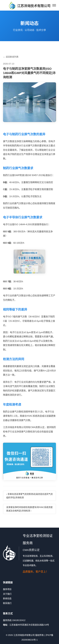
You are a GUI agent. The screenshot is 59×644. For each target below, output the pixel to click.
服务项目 (7, 589)
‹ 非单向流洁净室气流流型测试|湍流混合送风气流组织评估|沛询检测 (29, 496)
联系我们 (7, 603)
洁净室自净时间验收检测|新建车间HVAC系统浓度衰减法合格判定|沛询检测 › (29, 509)
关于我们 (7, 594)
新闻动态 (7, 598)
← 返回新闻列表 (10, 57)
